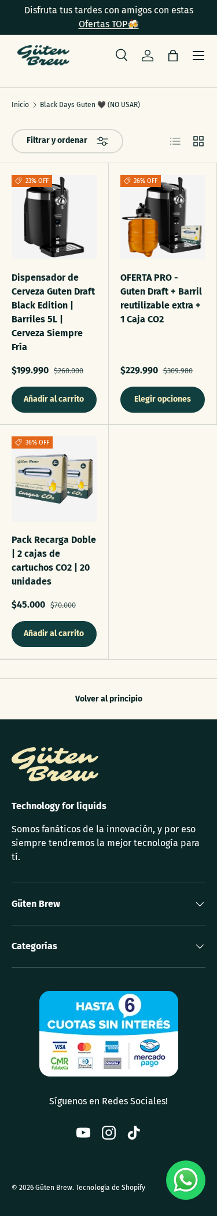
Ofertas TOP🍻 (109, 24)
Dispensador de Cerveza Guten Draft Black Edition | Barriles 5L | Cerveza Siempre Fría (53, 312)
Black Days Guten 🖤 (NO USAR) (90, 104)
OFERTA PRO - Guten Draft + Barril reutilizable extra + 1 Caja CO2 (161, 298)
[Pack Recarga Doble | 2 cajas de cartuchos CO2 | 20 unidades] (54, 478)
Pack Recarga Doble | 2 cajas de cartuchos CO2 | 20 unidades (54, 560)
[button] (173, 55)
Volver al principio (108, 699)
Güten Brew (53, 1188)
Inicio (20, 104)
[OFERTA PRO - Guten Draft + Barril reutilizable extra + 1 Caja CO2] (162, 217)
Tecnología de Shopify (110, 1188)
